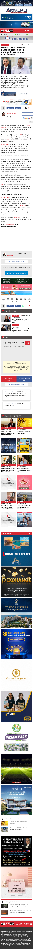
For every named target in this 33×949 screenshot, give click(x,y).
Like (11, 108)
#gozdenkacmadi (21, 255)
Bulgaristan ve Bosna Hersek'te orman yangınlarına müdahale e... (20, 911)
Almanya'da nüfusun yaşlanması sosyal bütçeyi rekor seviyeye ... (19, 905)
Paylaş (18, 108)
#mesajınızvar (10, 255)
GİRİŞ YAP (28, 343)
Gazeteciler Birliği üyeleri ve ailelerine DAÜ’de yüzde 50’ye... (20, 828)
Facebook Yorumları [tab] (24, 378)
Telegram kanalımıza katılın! (17, 273)
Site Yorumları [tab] (9, 378)
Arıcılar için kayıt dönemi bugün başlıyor (18, 822)
